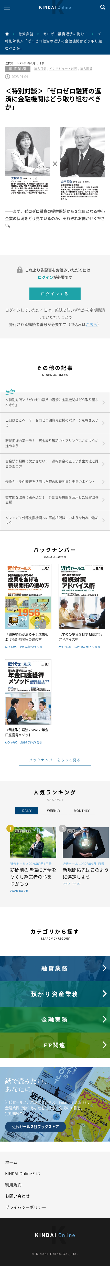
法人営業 (40, 68)
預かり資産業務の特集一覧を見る (55, 983)
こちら (91, 324)
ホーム (11, 1162)
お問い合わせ (17, 1196)
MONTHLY (82, 810)
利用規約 (13, 1185)
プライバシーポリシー (25, 1207)
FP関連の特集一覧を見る (55, 1035)
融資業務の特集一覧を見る (55, 958)
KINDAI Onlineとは (22, 1174)
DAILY (27, 810)
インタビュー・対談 (63, 68)
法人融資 (86, 68)
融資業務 (26, 34)
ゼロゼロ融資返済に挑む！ (65, 34)
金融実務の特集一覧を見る (55, 1009)
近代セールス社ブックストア (35, 1127)
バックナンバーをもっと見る (55, 760)
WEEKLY (54, 810)
